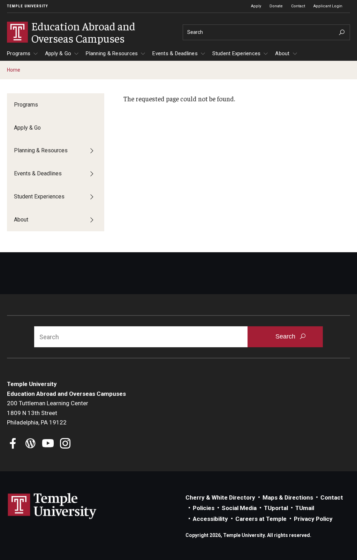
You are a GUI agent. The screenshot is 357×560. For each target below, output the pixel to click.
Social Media (239, 507)
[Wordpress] (30, 444)
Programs (18, 53)
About (282, 53)
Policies (203, 507)
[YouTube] (48, 444)
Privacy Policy (313, 518)
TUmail (304, 507)
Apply (256, 6)
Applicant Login (327, 6)
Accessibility (210, 518)
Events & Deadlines (175, 53)
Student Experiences (236, 53)
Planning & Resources (112, 53)
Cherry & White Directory (220, 497)
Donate (276, 6)
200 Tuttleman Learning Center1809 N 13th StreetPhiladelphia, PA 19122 (47, 413)
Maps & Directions (288, 497)
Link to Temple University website (52, 506)
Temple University (27, 6)
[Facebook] (13, 444)
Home (13, 70)
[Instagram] (65, 444)
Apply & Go (58, 53)
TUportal (276, 507)
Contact (298, 6)
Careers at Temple (261, 518)
